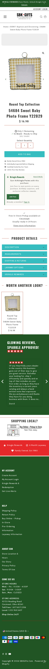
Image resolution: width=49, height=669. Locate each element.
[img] (25, 351)
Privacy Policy (8, 565)
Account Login (40, 9)
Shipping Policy (9, 511)
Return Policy (8, 514)
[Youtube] (10, 654)
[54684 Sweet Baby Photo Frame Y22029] (12, 302)
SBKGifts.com (26, 661)
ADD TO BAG (24, 154)
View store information (24, 226)
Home (5, 27)
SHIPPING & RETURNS (15, 261)
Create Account (9, 475)
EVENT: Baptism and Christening (24, 27)
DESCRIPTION (12, 247)
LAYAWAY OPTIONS (14, 267)
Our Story (6, 562)
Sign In (27, 202)
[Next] (44, 3)
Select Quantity (24, 140)
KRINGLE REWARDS (14, 274)
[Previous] (4, 3)
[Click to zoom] (43, 53)
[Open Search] (41, 17)
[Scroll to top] (44, 662)
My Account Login (10, 479)
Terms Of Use (8, 569)
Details (24, 5)
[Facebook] (3, 654)
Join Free (13, 197)
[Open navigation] (7, 17)
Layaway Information (12, 534)
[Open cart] (45, 17)
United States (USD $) (16, 631)
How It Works (38, 177)
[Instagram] (6, 654)
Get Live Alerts (9, 491)
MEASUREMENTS (13, 254)
